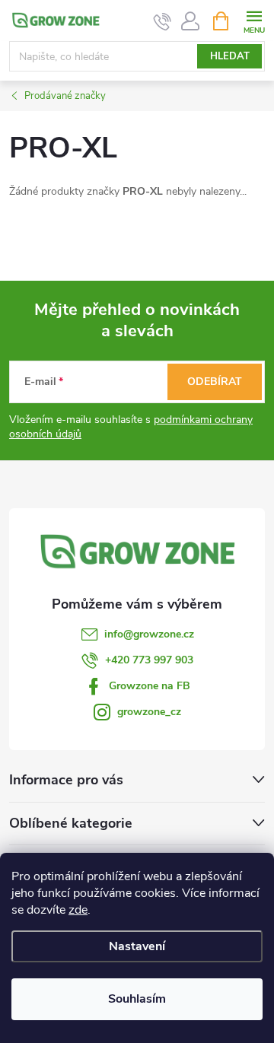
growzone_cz (149, 711)
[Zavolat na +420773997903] (162, 21)
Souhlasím (137, 999)
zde (78, 909)
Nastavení (137, 946)
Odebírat (214, 381)
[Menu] (254, 20)
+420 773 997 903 (149, 660)
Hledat (230, 56)
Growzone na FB (149, 686)
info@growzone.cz (149, 634)
